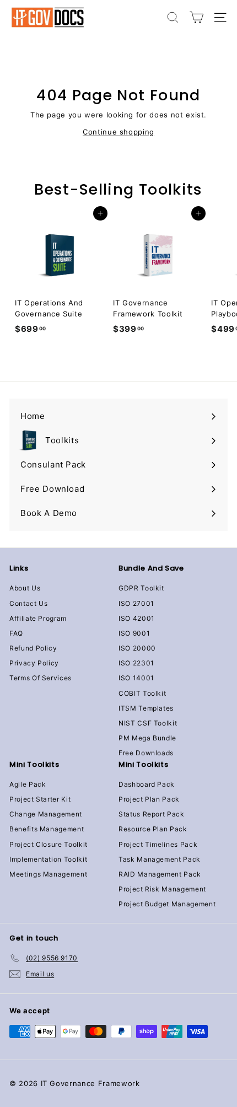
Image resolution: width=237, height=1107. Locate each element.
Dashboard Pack (146, 784)
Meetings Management (48, 874)
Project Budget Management (167, 904)
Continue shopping (118, 131)
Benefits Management (46, 829)
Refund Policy (33, 648)
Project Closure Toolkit (48, 844)
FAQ (16, 633)
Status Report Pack (151, 814)
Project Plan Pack (149, 799)
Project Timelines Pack (157, 844)
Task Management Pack (159, 859)
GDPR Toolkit (141, 588)
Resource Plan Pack (152, 829)
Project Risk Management (162, 889)
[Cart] (196, 17)
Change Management (45, 814)
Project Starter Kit (40, 799)
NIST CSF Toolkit (147, 723)
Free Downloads (146, 753)
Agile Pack (27, 784)
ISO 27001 (136, 603)
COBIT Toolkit (142, 693)
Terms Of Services (40, 678)
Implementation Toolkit (48, 859)
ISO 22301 (136, 663)
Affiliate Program (38, 618)
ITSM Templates (146, 708)
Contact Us (28, 603)
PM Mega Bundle (147, 738)
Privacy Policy (34, 663)
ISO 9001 (134, 633)
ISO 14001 (136, 678)
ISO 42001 (136, 618)
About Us (24, 588)
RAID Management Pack (159, 874)
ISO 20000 (137, 648)
